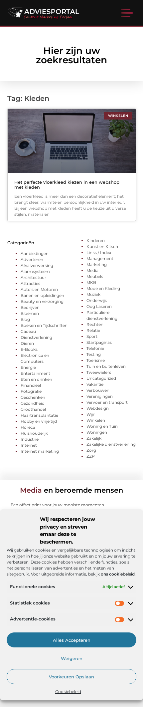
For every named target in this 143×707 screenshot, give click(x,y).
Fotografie (31, 391)
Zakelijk (93, 438)
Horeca (28, 427)
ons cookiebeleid (118, 574)
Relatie (93, 330)
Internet (29, 445)
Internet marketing (40, 451)
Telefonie (95, 348)
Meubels (94, 276)
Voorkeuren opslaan (71, 676)
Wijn (90, 414)
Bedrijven (30, 307)
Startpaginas (99, 342)
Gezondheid (33, 403)
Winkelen (95, 420)
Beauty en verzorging (42, 301)
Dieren (27, 343)
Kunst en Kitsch (102, 246)
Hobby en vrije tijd (39, 421)
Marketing (96, 264)
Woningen (96, 432)
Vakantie (94, 384)
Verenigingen (99, 396)
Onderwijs (96, 300)
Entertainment (35, 373)
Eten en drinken (36, 379)
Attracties (30, 283)
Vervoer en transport (107, 402)
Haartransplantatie (39, 415)
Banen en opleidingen (42, 295)
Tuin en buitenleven (106, 366)
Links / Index (98, 252)
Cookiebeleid (68, 691)
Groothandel (33, 409)
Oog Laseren (99, 306)
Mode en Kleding (103, 288)
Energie (28, 367)
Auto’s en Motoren (39, 289)
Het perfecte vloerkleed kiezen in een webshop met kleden (66, 184)
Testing (93, 354)
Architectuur (33, 277)
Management (99, 258)
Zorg (91, 450)
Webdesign (97, 408)
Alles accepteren (71, 640)
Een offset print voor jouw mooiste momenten (57, 504)
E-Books (29, 349)
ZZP (90, 456)
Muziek (93, 294)
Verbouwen (97, 390)
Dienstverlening (36, 337)
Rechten (94, 324)
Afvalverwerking (37, 265)
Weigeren (71, 658)
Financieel (31, 385)
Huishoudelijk (34, 433)
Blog (25, 319)
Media (92, 270)
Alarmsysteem (35, 271)
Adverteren (32, 259)
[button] (127, 14)
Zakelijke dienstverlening (111, 444)
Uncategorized (101, 378)
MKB (91, 282)
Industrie (30, 439)
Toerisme (95, 360)
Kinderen (95, 240)
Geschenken (33, 397)
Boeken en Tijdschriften (44, 325)
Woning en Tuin (102, 426)
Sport (91, 336)
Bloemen (30, 313)
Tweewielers (98, 372)
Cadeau (28, 331)
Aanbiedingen (35, 253)
